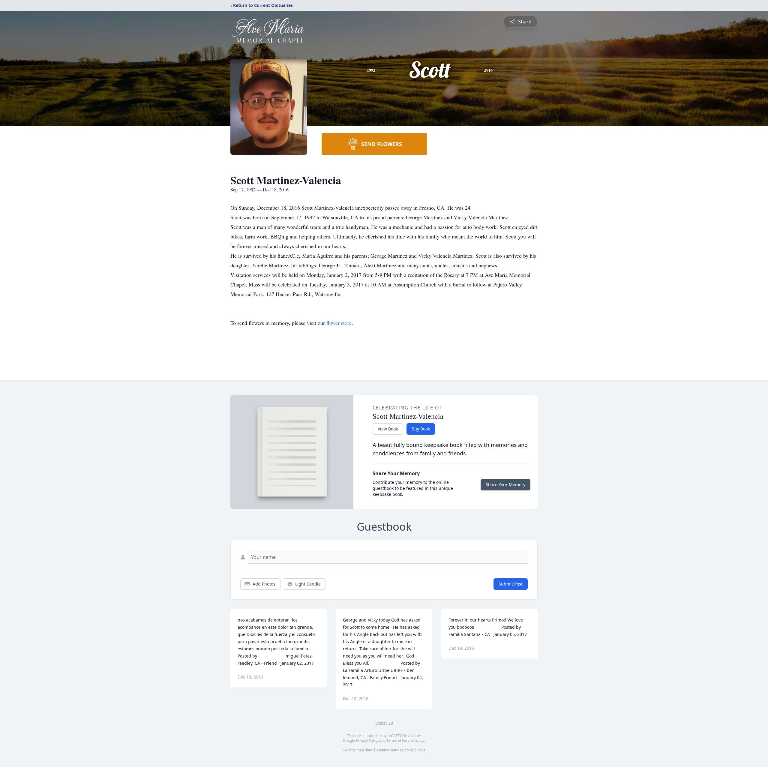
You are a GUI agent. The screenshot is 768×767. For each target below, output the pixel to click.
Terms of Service (400, 740)
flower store (339, 322)
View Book (388, 429)
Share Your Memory (505, 484)
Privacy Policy (367, 740)
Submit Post (511, 584)
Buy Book (421, 429)
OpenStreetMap (390, 750)
